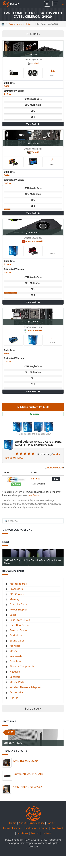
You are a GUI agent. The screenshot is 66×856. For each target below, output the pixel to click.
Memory (14, 599)
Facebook (22, 833)
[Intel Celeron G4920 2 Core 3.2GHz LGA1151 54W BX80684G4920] (17, 427)
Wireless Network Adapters (25, 687)
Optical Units (17, 635)
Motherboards (18, 583)
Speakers (15, 677)
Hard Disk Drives (19, 625)
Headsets (15, 671)
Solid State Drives (20, 620)
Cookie (51, 823)
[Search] (47, 4)
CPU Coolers (17, 594)
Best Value (32, 708)
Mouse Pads (17, 682)
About (22, 823)
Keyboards (16, 656)
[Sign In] (62, 4)
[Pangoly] (9, 4)
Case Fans (15, 661)
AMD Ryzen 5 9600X (26, 761)
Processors (16, 589)
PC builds (32, 34)
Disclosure (34, 495)
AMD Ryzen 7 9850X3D (27, 787)
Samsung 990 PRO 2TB (28, 774)
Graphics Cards (18, 604)
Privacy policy (36, 823)
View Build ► (33, 124)
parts (52, 72)
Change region (54, 467)
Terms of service (12, 828)
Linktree (46, 833)
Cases (13, 614)
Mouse (14, 651)
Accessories (16, 692)
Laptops (14, 697)
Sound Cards (17, 640)
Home (12, 823)
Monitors (15, 645)
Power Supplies (19, 609)
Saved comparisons (18, 529)
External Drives (18, 630)
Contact (43, 828)
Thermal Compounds (22, 666)
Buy (56, 478)
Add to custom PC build (34, 407)
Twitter (35, 833)
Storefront (57, 828)
